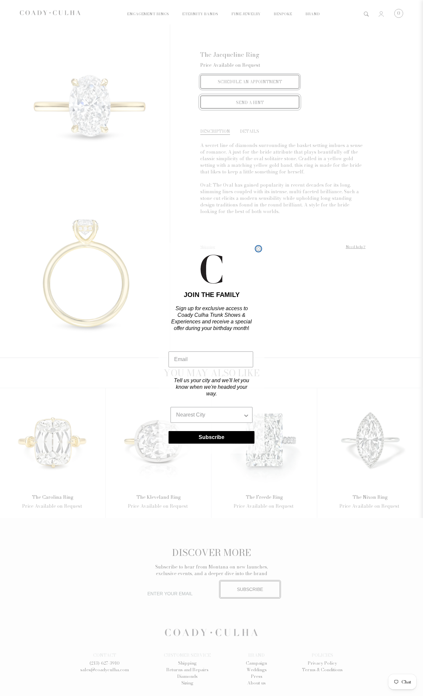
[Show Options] (246, 414)
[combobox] (209, 414)
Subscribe (211, 437)
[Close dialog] (258, 248)
